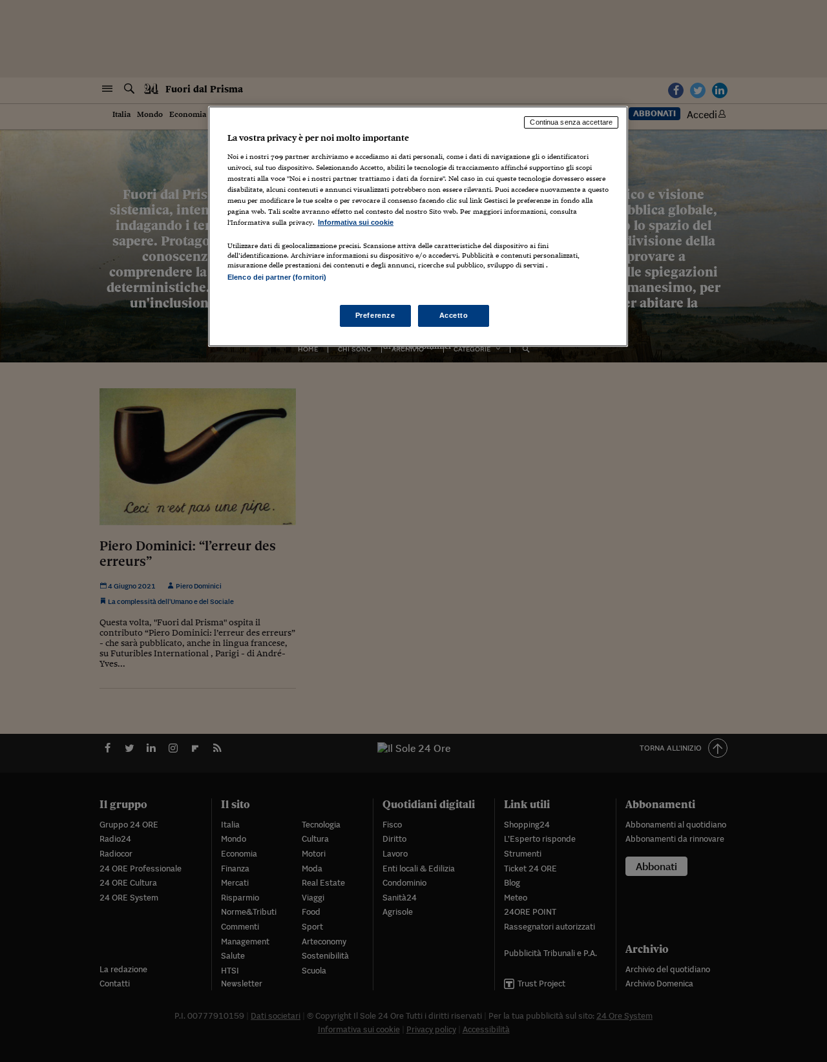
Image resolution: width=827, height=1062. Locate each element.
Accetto (453, 315)
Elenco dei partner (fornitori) (276, 277)
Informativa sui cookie (355, 222)
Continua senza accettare (571, 122)
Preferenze (375, 315)
